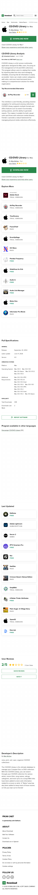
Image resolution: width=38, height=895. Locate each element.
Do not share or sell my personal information (16, 863)
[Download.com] (7, 15)
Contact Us (5, 838)
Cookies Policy (7, 859)
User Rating (12, 32)
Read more (19, 59)
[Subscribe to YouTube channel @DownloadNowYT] (12, 877)
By (14, 30)
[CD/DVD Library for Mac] (4, 29)
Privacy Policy (6, 852)
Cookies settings (7, 866)
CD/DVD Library (21, 26)
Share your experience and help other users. (17, 47)
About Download (7, 831)
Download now (20, 39)
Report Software (20, 417)
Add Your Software (8, 835)
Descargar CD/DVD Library (11, 430)
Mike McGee (7, 756)
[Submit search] (14, 15)
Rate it (19, 677)
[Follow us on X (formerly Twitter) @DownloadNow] (8, 877)
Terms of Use (6, 856)
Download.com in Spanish (10, 842)
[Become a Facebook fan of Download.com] (4, 877)
